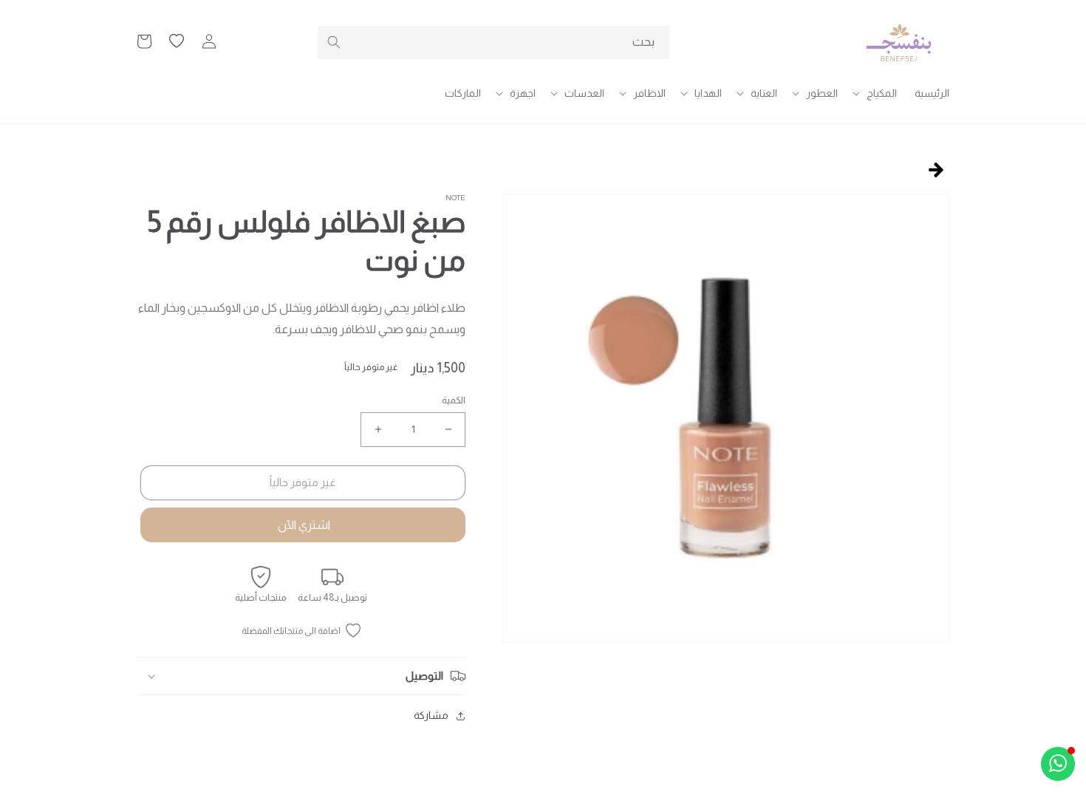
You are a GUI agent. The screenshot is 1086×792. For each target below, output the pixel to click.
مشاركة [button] (431, 715)
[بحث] (334, 42)
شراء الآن (302, 525)
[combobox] (493, 42)
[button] (876, 93)
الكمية (453, 400)
